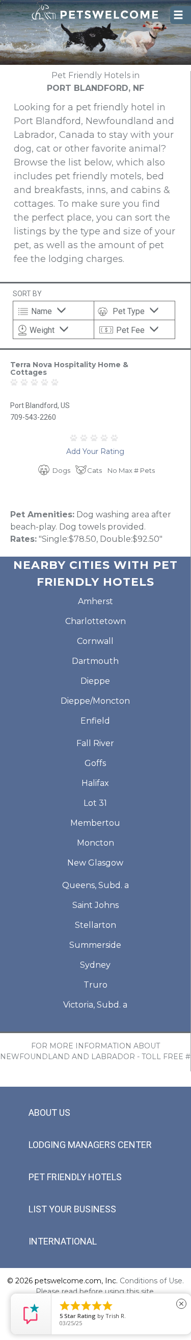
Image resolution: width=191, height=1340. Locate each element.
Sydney (95, 965)
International (63, 1241)
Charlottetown (95, 621)
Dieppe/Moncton (95, 701)
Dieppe (95, 681)
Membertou (95, 823)
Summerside (95, 945)
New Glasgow (95, 863)
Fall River (95, 743)
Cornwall (95, 641)
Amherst (95, 601)
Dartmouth (95, 661)
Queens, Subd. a (95, 885)
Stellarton (95, 925)
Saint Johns (95, 905)
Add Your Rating (95, 451)
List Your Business (72, 1209)
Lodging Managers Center (90, 1144)
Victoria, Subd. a (95, 1005)
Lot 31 (95, 803)
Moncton (95, 843)
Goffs (95, 763)
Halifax (95, 783)
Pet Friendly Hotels (75, 1176)
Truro (95, 985)
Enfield (95, 721)
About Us (49, 1112)
